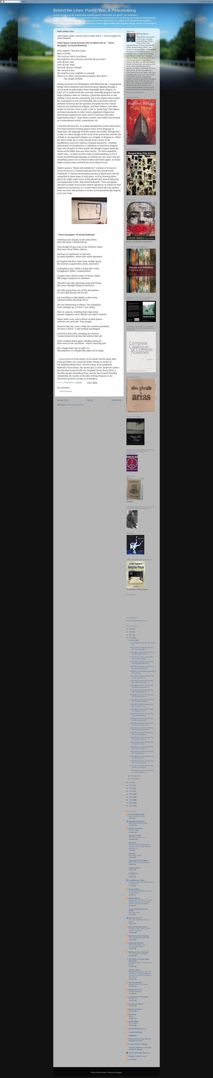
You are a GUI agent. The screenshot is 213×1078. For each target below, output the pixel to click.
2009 (131, 800)
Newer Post (62, 400)
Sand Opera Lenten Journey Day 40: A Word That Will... (141, 681)
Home (90, 400)
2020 (131, 635)
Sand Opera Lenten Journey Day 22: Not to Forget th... (141, 766)
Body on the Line (135, 918)
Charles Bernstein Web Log (139, 1053)
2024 (131, 629)
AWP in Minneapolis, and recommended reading (137, 946)
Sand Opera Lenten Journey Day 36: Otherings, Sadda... (141, 700)
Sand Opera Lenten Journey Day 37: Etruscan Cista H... (141, 695)
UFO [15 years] (134, 830)
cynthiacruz (133, 873)
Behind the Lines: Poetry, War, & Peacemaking (94, 10)
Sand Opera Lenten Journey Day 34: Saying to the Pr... (141, 710)
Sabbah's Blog (134, 970)
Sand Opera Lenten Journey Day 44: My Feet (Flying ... (141, 658)
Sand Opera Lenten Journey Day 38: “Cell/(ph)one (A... (141, 691)
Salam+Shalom (134, 898)
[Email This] (88, 383)
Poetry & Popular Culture (138, 927)
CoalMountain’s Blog (137, 880)
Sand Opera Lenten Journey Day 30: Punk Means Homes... (141, 728)
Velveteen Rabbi (135, 836)
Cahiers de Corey (135, 990)
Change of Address (135, 991)
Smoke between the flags (137, 816)
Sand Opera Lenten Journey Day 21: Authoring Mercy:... (141, 771)
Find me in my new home (137, 837)
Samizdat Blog (134, 889)
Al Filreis (132, 854)
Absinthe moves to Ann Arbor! (138, 984)
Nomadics (132, 843)
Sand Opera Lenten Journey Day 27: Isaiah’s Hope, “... (141, 743)
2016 (131, 638)
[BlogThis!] (90, 383)
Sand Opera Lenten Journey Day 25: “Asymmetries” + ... (141, 752)
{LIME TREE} (133, 1021)
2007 (131, 806)
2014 (131, 785)
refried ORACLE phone (137, 1029)
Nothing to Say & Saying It (139, 952)
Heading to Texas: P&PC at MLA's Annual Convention (140, 929)
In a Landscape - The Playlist (138, 954)
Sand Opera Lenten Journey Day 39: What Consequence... (141, 686)
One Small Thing (134, 912)
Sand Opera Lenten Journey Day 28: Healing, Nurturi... (141, 738)
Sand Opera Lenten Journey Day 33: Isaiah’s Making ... (141, 714)
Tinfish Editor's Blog (136, 814)
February (134, 776)
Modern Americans (136, 828)
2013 (131, 788)
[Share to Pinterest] (96, 383)
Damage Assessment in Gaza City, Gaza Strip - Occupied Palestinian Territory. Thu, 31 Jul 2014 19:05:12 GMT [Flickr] (140, 974)
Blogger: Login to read (137, 1056)
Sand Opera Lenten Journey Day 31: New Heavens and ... (141, 724)
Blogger (119, 1072)
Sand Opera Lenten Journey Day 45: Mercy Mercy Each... (141, 653)
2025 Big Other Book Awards (138, 823)
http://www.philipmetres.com (136, 621)
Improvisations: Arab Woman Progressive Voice (140, 1040)
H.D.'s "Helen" (133, 1023)
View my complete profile (135, 92)
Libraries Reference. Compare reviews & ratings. (140, 1048)
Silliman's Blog (134, 868)
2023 (131, 632)
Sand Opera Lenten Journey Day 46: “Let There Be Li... (141, 648)
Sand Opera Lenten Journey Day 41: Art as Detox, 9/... (141, 676)
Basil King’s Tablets (135, 855)
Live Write (132, 1059)
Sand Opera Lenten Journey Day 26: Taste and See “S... (141, 747)
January (134, 779)
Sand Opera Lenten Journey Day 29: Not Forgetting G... (141, 733)
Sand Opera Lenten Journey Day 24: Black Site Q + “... (141, 757)
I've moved (132, 875)
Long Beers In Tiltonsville (138, 997)
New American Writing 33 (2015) (139, 938)
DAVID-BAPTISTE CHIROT (138, 861)
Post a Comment (66, 391)
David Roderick (66, 359)
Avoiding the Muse (136, 1004)
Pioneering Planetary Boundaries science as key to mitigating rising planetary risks (140, 846)
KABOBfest (133, 1035)
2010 (131, 797)
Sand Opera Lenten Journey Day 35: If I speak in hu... (141, 705)
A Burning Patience (136, 943)
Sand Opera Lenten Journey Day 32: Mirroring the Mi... (141, 719)
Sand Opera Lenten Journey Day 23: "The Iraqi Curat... (141, 761)
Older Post (116, 400)
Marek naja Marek (135, 1009)
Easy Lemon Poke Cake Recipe (139, 862)
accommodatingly (135, 1032)
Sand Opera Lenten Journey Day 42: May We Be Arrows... (141, 667)
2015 (131, 782)
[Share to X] (92, 383)
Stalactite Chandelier (137, 821)
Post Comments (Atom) (75, 405)
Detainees (132, 1014)
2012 (131, 791)
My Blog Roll (133, 998)
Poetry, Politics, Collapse (138, 1044)
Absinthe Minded (135, 982)
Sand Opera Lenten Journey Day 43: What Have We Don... (141, 662)
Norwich (131, 1016)
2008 (131, 803)
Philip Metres (144, 34)
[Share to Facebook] (94, 383)
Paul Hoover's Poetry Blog (139, 936)
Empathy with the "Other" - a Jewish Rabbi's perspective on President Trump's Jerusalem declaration (140, 902)
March (133, 640)
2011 (131, 794)
